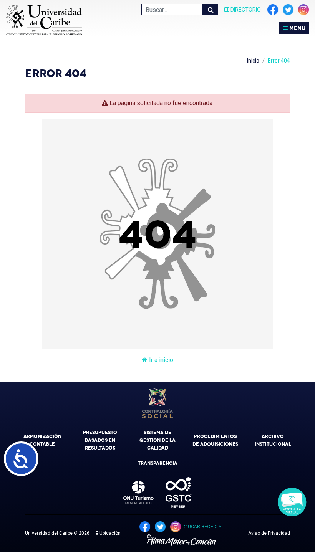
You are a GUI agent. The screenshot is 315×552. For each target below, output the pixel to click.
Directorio (245, 10)
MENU (296, 28)
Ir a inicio (160, 360)
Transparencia (157, 463)
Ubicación (109, 533)
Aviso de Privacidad (269, 533)
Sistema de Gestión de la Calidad (157, 440)
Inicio (253, 61)
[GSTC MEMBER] (173, 492)
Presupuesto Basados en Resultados (100, 440)
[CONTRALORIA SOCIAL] (157, 403)
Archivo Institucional (273, 440)
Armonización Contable (42, 440)
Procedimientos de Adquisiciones (215, 440)
